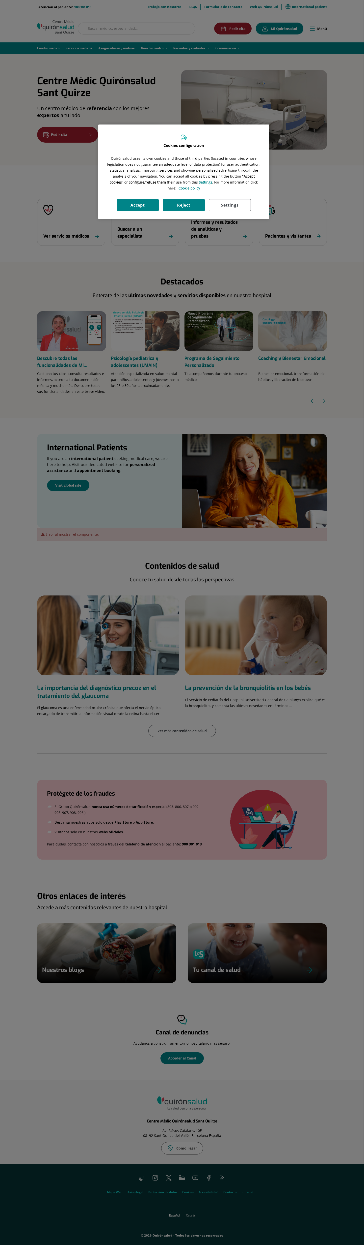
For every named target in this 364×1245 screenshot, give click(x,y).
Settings (229, 205)
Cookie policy (189, 188)
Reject (183, 205)
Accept (137, 205)
